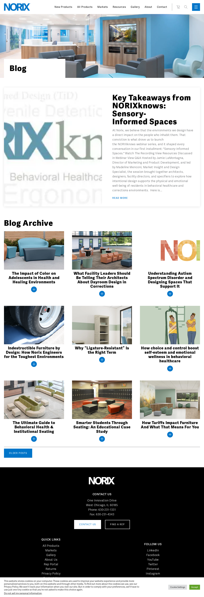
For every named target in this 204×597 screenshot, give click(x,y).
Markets (102, 7)
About (148, 7)
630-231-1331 (107, 509)
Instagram (153, 573)
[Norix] (17, 7)
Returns (51, 569)
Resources (119, 7)
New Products (63, 7)
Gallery (135, 7)
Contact (162, 7)
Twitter (153, 564)
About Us (51, 559)
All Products (85, 7)
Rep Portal (51, 564)
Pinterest (153, 569)
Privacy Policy (51, 573)
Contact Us (51, 578)
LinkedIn (153, 550)
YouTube (153, 559)
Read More (120, 198)
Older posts (18, 453)
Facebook (153, 555)
